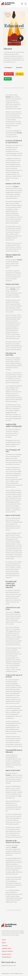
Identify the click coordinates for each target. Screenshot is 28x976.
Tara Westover (8, 67)
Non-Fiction (19, 67)
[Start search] (26, 4)
